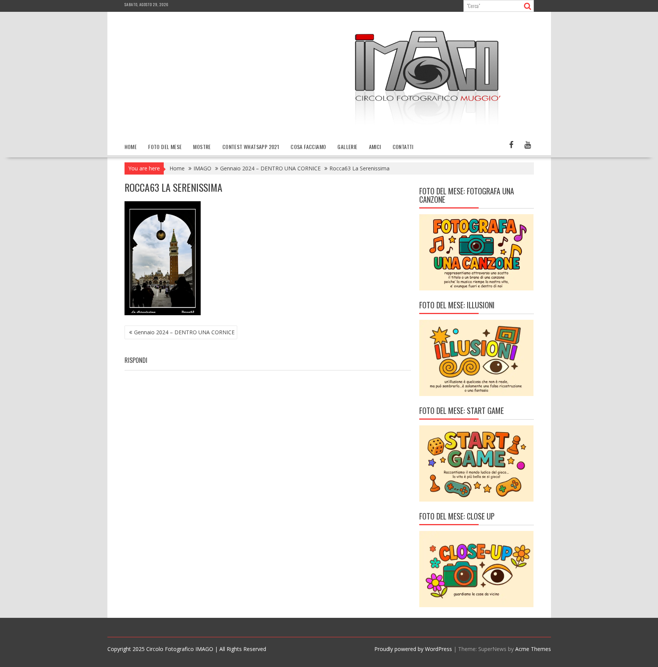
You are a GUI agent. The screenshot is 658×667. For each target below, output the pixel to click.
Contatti (403, 147)
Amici (375, 147)
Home (131, 147)
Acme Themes (533, 649)
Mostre (202, 147)
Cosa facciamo (308, 147)
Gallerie (347, 147)
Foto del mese (165, 147)
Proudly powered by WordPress (413, 649)
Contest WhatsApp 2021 (250, 147)
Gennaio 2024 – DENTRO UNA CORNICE (184, 332)
